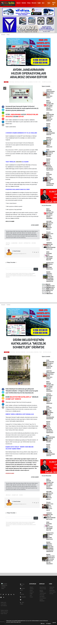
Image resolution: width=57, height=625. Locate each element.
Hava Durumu (43, 587)
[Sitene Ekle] (4, 597)
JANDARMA (18, 161)
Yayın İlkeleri (3, 604)
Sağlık (39, 3)
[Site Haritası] (2, 597)
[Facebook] (1, 594)
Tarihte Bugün (43, 593)
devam (7, 123)
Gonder (36, 269)
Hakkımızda (3, 602)
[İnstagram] (7, 594)
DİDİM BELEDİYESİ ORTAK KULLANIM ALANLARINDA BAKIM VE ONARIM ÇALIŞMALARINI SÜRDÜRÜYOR (50, 179)
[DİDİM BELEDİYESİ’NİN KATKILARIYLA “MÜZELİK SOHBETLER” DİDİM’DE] (20, 370)
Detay (43, 623)
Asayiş (8, 34)
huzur (17, 121)
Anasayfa (3, 34)
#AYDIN (7, 244)
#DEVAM (33, 243)
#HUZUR (21, 243)
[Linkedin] (12, 594)
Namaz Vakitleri (41, 591)
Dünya (29, 3)
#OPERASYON (27, 243)
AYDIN (8, 114)
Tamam (49, 623)
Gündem (24, 3)
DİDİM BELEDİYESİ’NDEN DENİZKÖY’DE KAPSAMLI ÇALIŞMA (50, 153)
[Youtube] (9, 594)
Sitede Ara (52, 587)
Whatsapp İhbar (4, 612)
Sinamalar (42, 594)
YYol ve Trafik (43, 588)
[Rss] (14, 594)
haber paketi (3, 623)
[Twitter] (4, 594)
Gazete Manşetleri (42, 600)
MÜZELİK (35, 397)
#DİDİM (21, 495)
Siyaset (18, 3)
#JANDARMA (14, 243)
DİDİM (8, 397)
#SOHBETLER (15, 495)
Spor (43, 3)
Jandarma (15, 119)
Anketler (51, 588)
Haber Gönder (4, 613)
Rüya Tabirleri (53, 592)
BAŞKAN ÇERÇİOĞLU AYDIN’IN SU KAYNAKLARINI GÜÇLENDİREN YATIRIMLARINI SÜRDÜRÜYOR (49, 276)
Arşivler (24, 597)
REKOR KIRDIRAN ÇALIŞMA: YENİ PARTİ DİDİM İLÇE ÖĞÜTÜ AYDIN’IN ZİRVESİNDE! (49, 105)
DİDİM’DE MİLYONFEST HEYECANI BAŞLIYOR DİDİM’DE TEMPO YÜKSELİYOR (49, 142)
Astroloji (51, 593)
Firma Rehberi (43, 598)
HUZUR (23, 114)
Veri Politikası (4, 605)
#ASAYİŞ (8, 243)
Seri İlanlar (42, 596)
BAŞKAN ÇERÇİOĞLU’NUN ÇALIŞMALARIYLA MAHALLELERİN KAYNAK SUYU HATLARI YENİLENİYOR (50, 289)
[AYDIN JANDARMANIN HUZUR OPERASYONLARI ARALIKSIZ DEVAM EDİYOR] (20, 94)
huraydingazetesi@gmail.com (19, 253)
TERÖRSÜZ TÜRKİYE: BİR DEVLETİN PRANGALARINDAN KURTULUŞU (50, 246)
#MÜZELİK (8, 495)
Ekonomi (34, 3)
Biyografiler (52, 590)
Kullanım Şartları (4, 610)
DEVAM (15, 116)
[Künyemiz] (21, 599)
